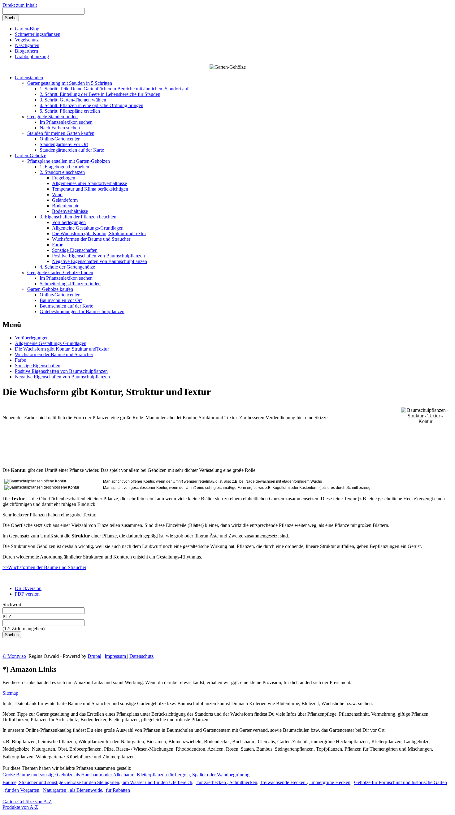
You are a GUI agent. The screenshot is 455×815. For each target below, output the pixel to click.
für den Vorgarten (22, 790)
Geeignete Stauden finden (52, 116)
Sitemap (10, 693)
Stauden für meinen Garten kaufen (60, 133)
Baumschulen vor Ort (61, 300)
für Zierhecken (211, 782)
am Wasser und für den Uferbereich (157, 782)
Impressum (116, 656)
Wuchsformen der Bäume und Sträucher (91, 239)
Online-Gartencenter (60, 138)
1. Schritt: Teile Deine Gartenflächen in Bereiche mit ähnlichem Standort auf (114, 88)
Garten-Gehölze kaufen (50, 289)
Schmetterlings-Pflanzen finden (70, 283)
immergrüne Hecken (329, 782)
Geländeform (65, 200)
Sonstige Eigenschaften (75, 250)
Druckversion (28, 588)
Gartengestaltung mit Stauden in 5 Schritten (69, 83)
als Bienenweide (85, 790)
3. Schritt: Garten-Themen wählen (73, 99)
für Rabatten (117, 790)
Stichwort (11, 604)
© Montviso (14, 656)
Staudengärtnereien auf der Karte (72, 150)
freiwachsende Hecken (283, 782)
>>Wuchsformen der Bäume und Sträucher (44, 567)
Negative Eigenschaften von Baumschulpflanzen (99, 261)
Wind (57, 194)
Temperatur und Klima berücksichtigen (90, 189)
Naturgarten (55, 790)
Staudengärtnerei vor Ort (64, 144)
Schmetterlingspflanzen (37, 34)
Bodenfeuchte (65, 205)
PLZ (6, 616)
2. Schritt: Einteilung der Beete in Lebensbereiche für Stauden (100, 94)
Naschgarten (27, 45)
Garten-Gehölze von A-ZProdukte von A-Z (27, 804)
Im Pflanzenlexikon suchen (66, 122)
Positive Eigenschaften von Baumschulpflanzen (98, 255)
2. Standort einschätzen (62, 172)
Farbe (57, 244)
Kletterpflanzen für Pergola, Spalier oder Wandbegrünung (193, 774)
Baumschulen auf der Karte (66, 305)
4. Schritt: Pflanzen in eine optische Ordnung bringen (91, 105)
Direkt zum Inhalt (19, 5)
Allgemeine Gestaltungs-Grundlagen (88, 228)
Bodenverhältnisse (70, 211)
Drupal (94, 656)
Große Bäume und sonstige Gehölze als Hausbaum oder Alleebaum (68, 774)
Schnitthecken (242, 782)
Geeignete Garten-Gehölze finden (60, 272)
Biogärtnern (26, 51)
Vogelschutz (27, 39)
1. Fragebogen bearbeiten (64, 166)
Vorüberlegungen (69, 222)
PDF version (27, 594)
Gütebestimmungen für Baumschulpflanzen (82, 311)
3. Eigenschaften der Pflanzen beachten (78, 216)
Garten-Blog (27, 28)
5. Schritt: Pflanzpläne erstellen (70, 111)
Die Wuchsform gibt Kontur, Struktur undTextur (99, 233)
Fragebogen (63, 177)
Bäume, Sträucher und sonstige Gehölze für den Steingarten (60, 782)
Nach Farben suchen (60, 127)
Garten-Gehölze (30, 155)
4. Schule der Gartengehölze (67, 267)
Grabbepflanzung (32, 56)
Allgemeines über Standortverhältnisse (89, 183)
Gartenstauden (29, 77)
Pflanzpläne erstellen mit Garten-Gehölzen (68, 161)
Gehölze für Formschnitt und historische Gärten (400, 782)
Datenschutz (141, 656)
